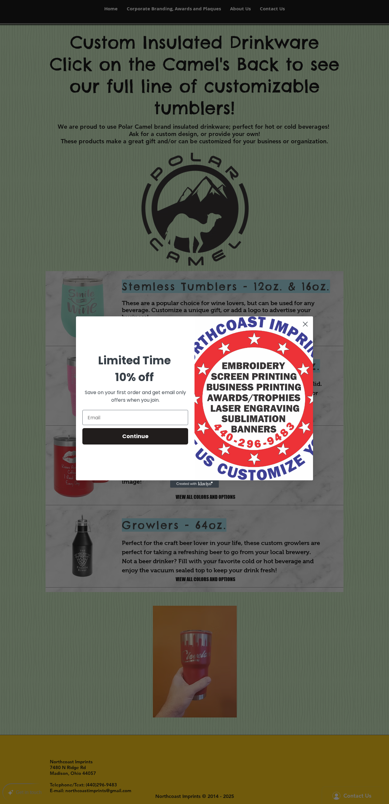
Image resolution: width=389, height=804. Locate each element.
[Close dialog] (305, 324)
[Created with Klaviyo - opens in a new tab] (194, 484)
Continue (135, 436)
